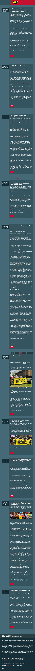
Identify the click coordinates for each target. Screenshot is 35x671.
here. (23, 410)
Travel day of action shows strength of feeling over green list (21, 420)
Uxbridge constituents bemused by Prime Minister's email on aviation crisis (21, 226)
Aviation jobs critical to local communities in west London (18, 356)
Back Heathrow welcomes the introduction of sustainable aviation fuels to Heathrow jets (20, 183)
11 (30, 353)
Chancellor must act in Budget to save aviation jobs (20, 591)
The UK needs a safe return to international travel (18, 116)
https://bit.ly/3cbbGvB (20, 212)
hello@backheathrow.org (7, 659)
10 (29, 353)
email (7, 668)
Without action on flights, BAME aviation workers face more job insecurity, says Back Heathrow (21, 503)
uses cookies (8, 665)
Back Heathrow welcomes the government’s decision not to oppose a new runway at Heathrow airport (21, 10)
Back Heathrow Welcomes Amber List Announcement (20, 66)
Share (12, 55)
